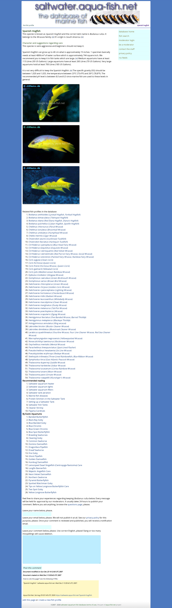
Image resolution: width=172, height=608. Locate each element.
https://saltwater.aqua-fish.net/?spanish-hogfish (73, 595)
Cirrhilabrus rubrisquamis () (51, 250)
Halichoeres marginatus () (47, 305)
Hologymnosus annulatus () (47, 323)
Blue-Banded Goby (37, 423)
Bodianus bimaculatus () (48, 217)
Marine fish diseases (38, 395)
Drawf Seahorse (36, 450)
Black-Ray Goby (36, 420)
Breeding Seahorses (38, 435)
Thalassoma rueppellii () (49, 377)
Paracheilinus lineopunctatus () (52, 347)
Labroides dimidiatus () (52, 329)
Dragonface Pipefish (38, 447)
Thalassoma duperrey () (47, 362)
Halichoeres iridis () (45, 296)
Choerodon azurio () (47, 238)
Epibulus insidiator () (46, 275)
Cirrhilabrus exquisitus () (48, 247)
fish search (124, 36)
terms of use (91, 605)
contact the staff (126, 49)
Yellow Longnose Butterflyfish (42, 492)
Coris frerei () (49, 266)
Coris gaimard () (43, 269)
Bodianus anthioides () (54, 214)
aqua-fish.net (111, 605)
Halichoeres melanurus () (48, 308)
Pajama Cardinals (37, 410)
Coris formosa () (42, 263)
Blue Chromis (35, 426)
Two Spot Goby (36, 489)
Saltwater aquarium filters (41, 389)
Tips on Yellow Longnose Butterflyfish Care (49, 486)
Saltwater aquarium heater (41, 383)
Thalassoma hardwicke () (47, 365)
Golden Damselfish (38, 459)
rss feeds (123, 57)
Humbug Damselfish (38, 462)
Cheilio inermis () (43, 235)
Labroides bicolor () (49, 326)
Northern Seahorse (38, 477)
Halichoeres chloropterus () (48, 284)
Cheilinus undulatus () (48, 232)
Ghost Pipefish (35, 456)
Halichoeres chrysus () (49, 287)
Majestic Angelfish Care (39, 471)
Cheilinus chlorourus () (46, 226)
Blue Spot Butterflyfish (39, 432)
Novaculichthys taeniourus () (51, 341)
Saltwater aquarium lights (41, 386)
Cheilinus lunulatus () (47, 229)
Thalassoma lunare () (45, 371)
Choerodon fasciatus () (48, 241)
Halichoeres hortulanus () (51, 293)
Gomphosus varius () (47, 281)
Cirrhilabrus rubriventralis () (60, 253)
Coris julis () (49, 272)
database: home (126, 31)
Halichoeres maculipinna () (48, 302)
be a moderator (126, 44)
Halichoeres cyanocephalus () (50, 290)
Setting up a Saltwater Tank (41, 401)
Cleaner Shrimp (36, 407)
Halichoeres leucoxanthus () (51, 299)
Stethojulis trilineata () (61, 356)
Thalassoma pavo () (45, 374)
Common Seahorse (38, 441)
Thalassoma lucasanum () (52, 368)
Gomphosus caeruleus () (52, 278)
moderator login (126, 40)
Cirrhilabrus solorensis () (61, 257)
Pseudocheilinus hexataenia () (50, 350)
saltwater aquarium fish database (73, 605)
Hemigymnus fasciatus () (57, 317)
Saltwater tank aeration (40, 392)
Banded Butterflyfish (38, 417)
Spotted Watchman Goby (41, 483)
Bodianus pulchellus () (54, 223)
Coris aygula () (41, 260)
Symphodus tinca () (51, 359)
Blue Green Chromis (38, 429)
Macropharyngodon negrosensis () (55, 338)
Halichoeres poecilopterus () (45, 311)
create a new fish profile (50, 600)
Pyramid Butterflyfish (39, 480)
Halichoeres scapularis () (47, 314)
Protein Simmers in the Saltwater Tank (47, 398)
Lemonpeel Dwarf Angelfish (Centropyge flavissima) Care (55, 465)
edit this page (29, 600)
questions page (75, 504)
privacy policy (92, 517)
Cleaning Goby (35, 438)
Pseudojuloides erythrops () (49, 353)
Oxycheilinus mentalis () (47, 344)
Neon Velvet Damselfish (40, 474)
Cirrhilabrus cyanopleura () (52, 244)
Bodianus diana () (53, 220)
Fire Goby (33, 453)
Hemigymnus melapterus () (49, 320)
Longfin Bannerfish (37, 468)
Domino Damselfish (38, 444)
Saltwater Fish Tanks (38, 404)
